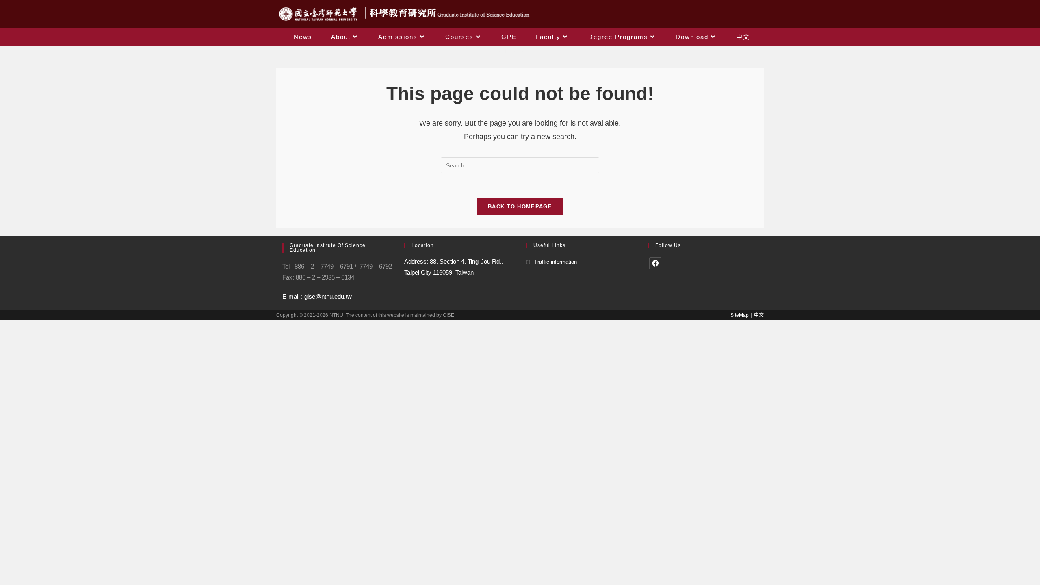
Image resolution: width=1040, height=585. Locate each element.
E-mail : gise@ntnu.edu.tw (317, 296)
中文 (759, 315)
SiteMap (739, 315)
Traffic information (555, 262)
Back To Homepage (520, 207)
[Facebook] (655, 263)
